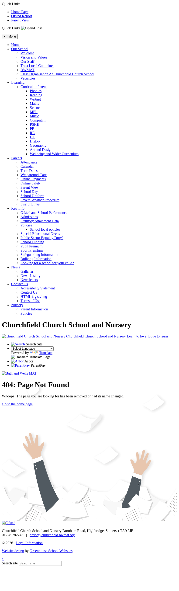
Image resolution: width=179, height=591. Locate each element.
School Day (29, 192)
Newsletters (29, 280)
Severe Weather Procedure (40, 200)
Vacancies (28, 78)
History (35, 141)
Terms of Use (30, 301)
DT (32, 137)
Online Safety (31, 183)
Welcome (27, 53)
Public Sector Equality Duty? (42, 238)
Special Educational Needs (40, 234)
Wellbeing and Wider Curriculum (54, 154)
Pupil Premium (31, 246)
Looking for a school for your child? (47, 263)
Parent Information (34, 309)
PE (32, 129)
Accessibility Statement (38, 288)
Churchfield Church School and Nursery (116, 336)
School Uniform (32, 196)
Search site (10, 563)
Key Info (17, 208)
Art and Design (41, 150)
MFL (34, 112)
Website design (13, 551)
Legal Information (29, 543)
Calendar (27, 166)
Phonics (35, 91)
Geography (38, 145)
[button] (31, 28)
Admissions (29, 217)
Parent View (20, 20)
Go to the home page (17, 404)
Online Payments (33, 179)
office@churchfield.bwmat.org (52, 535)
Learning (17, 82)
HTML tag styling (34, 297)
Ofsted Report (21, 16)
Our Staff (27, 61)
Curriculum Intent (34, 87)
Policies (26, 225)
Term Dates (29, 171)
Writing (35, 99)
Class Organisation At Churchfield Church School (57, 74)
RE (32, 133)
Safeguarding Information (39, 255)
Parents (16, 158)
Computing (38, 120)
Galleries (27, 271)
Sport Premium (32, 250)
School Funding (32, 242)
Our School (19, 49)
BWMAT (27, 70)
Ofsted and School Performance (44, 213)
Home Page (19, 12)
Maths (34, 103)
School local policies (45, 229)
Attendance (29, 162)
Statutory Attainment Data (40, 221)
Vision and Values (34, 57)
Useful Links (30, 204)
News (15, 267)
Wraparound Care (34, 175)
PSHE (34, 124)
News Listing (30, 276)
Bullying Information (36, 259)
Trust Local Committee (37, 66)
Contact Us (19, 284)
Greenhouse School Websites (51, 551)
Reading (36, 95)
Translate (45, 353)
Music (34, 116)
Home (15, 45)
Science (35, 108)
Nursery (17, 305)
